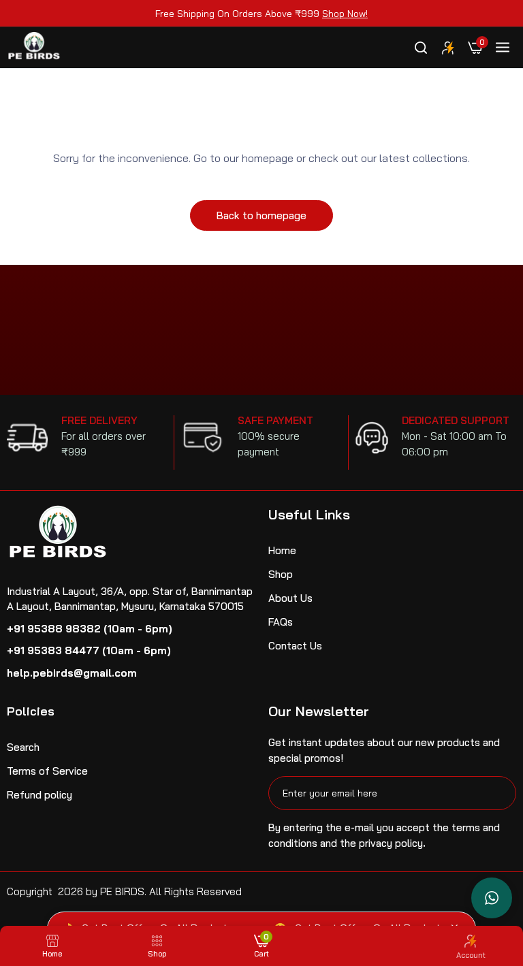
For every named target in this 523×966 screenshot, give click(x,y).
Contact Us (295, 645)
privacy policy (391, 843)
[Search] (420, 47)
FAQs (280, 621)
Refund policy (39, 794)
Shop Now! (345, 13)
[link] (448, 47)
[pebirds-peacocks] (34, 48)
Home (282, 550)
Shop (280, 574)
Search (23, 747)
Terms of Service (47, 770)
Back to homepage (261, 215)
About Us (290, 598)
